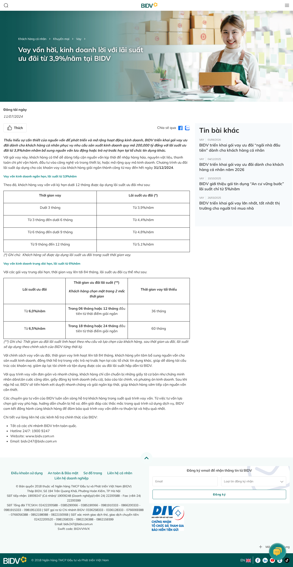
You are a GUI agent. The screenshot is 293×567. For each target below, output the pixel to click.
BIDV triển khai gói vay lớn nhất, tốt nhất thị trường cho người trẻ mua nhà (239, 206)
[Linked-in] (265, 560)
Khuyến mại (61, 39)
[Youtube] (272, 560)
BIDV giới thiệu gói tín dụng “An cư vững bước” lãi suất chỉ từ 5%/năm (241, 186)
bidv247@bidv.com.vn (39, 441)
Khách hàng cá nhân (32, 39)
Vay (78, 39)
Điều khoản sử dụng (27, 473)
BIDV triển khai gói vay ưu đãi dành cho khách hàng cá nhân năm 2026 (241, 167)
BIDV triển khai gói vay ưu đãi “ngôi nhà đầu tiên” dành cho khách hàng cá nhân (239, 148)
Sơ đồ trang (92, 473)
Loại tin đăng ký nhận (238, 481)
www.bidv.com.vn (40, 436)
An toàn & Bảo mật (63, 473)
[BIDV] (15, 560)
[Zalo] (279, 560)
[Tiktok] (287, 560)
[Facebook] (257, 560)
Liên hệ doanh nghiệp (71, 478)
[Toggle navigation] (287, 5)
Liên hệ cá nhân (119, 473)
